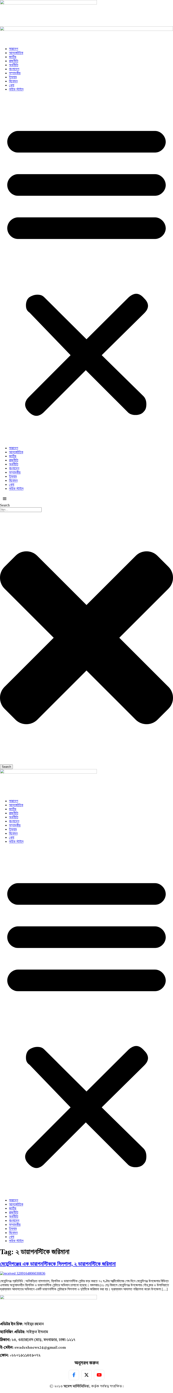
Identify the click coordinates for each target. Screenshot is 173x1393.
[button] (86, 269)
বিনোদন (13, 81)
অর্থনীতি (13, 65)
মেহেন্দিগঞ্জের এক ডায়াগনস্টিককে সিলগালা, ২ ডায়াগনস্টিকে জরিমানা (58, 1264)
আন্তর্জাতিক (16, 53)
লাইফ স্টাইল (16, 89)
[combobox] (21, 509)
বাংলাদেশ (14, 69)
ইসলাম (13, 77)
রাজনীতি (13, 61)
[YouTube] (99, 1375)
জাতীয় (12, 57)
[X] (86, 1375)
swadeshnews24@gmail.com (40, 1348)
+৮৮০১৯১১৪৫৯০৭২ (25, 1355)
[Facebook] (74, 1375)
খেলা (11, 85)
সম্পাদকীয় (14, 73)
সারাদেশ (13, 49)
